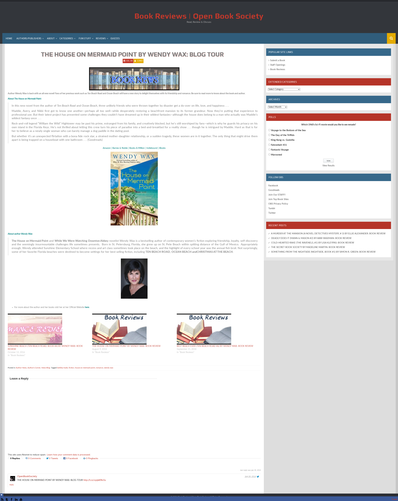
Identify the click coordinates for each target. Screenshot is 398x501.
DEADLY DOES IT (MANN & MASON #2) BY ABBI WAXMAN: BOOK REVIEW (311, 238)
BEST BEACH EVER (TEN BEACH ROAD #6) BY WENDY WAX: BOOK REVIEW (215, 346)
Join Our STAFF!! (276, 195)
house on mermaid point (85, 368)
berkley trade (62, 368)
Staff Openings (277, 65)
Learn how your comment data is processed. (69, 454)
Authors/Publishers (28, 38)
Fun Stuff (85, 38)
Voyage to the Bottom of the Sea (288, 130)
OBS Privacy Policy (278, 204)
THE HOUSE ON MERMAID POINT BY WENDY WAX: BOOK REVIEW (126, 346)
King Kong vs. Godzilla (282, 140)
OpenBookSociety (27, 476)
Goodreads (274, 190)
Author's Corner (34, 368)
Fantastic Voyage (280, 150)
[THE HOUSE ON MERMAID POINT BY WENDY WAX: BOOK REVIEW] (133, 329)
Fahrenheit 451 (279, 145)
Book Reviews (277, 69)
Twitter (272, 213)
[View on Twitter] (258, 476)
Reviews (101, 38)
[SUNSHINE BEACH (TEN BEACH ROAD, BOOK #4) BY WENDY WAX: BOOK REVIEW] (48, 329)
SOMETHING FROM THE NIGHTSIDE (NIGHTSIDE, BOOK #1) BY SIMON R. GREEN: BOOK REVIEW (323, 252)
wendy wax (108, 368)
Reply (11, 485)
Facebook (273, 185)
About (51, 38)
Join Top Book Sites (278, 199)
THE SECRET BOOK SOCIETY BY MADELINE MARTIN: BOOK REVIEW (308, 247)
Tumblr (271, 208)
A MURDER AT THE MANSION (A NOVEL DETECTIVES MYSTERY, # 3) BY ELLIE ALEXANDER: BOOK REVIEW (328, 233)
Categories (66, 38)
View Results (328, 166)
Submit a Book (277, 60)
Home (9, 38)
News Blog (45, 368)
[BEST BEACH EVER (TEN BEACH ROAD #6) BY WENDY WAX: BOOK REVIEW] (217, 329)
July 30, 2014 (250, 476)
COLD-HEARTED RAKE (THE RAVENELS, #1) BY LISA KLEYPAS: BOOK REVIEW (312, 243)
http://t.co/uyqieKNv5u (94, 480)
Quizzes (115, 38)
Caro (140, 61)
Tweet (394, 499)
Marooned (276, 155)
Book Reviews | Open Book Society (199, 15)
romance (99, 368)
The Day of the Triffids (282, 135)
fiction (71, 368)
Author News (21, 368)
